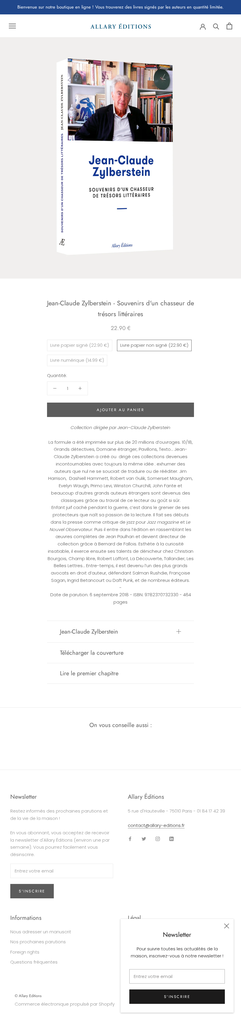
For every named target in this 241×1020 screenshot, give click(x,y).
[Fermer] (226, 926)
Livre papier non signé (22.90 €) (154, 345)
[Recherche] (216, 26)
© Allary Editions (28, 996)
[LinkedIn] (171, 839)
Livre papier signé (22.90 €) (79, 345)
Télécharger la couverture (91, 653)
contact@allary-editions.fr (156, 825)
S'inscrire (177, 996)
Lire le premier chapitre (89, 673)
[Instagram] (157, 839)
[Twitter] (144, 839)
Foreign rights (24, 952)
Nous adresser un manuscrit (40, 932)
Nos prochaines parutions (38, 942)
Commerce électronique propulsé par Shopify (65, 1004)
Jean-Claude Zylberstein (89, 631)
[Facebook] (130, 839)
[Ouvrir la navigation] (12, 26)
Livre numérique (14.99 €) (77, 360)
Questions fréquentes (34, 962)
